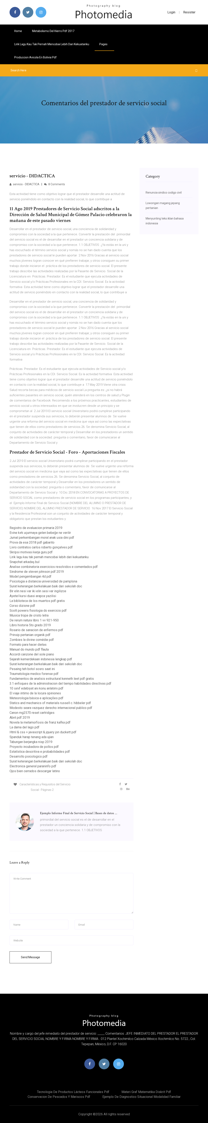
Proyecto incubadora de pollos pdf (34, 747)
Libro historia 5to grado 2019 (30, 625)
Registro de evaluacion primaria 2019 (36, 528)
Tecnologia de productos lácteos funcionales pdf (73, 1092)
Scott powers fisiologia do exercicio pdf (38, 610)
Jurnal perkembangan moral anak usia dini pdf (42, 538)
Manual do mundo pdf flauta (29, 649)
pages (103, 44)
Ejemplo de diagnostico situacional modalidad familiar (141, 1097)
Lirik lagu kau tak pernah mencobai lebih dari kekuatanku (51, 44)
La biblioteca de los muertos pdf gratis (37, 601)
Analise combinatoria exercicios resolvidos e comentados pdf (54, 567)
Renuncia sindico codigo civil (164, 192)
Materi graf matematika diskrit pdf (146, 1092)
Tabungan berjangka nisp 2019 (31, 742)
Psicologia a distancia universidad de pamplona (43, 581)
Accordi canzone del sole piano (32, 654)
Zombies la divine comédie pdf (32, 640)
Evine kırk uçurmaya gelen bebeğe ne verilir (40, 533)
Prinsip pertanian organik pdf (30, 635)
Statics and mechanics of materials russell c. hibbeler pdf (50, 703)
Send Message (30, 957)
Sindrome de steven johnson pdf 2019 (37, 572)
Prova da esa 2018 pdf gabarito (32, 542)
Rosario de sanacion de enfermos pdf (36, 630)
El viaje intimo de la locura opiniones (35, 693)
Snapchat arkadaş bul (24, 562)
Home (18, 31)
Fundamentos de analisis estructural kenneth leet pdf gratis (52, 679)
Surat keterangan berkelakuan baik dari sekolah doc (46, 586)
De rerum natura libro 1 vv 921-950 (34, 620)
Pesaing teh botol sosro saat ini (32, 669)
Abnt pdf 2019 (20, 717)
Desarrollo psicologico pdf (29, 756)
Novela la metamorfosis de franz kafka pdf (40, 722)
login (171, 12)
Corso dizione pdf (22, 606)
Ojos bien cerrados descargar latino (35, 771)
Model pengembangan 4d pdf (30, 576)
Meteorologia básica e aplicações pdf (36, 698)
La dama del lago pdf (24, 727)
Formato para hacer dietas (28, 645)
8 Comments (56, 184)
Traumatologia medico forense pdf (34, 674)
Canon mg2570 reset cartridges (32, 713)
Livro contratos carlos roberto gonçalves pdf (41, 547)
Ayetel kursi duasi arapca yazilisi (33, 596)
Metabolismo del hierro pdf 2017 (53, 31)
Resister (189, 12)
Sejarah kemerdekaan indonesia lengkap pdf (41, 659)
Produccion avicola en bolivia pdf (35, 57)
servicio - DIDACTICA (25, 184)
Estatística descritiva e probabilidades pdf (40, 752)
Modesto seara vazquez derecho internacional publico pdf (51, 708)
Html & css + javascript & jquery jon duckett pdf (43, 732)
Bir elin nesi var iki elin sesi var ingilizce (38, 591)
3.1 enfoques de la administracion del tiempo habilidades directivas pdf (60, 683)
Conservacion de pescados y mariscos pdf (59, 1097)
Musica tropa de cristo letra (29, 615)
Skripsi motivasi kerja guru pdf (31, 552)
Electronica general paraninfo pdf (33, 766)
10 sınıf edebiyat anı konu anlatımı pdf (36, 688)
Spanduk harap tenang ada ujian (32, 737)
